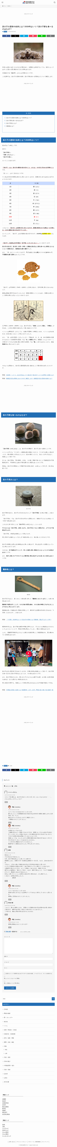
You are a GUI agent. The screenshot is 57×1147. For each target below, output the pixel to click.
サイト (5, 968)
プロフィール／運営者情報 (34, 1141)
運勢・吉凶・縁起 (9, 1042)
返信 (6, 802)
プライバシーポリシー (21, 1141)
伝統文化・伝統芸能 (9, 1034)
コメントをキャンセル (25, 931)
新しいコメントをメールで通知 (11, 978)
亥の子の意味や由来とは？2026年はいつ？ (19, 118)
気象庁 (4, 1110)
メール (6, 962)
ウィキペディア (6, 1136)
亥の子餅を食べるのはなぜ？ (15, 120)
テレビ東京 (5, 1134)
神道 (6, 1049)
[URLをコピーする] (50, 36)
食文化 (5, 31)
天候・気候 (7, 1069)
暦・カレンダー (8, 1017)
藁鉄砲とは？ (10, 126)
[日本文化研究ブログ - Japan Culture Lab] (28, 2)
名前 (6, 956)
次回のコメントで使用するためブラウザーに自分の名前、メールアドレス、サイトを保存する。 (29, 973)
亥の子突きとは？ (11, 123)
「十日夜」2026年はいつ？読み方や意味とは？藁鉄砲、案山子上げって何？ (28, 619)
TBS (3, 1126)
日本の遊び (7, 1061)
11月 (11, 765)
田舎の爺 (8, 931)
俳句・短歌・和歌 (9, 1038)
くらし (6, 1025)
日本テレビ (5, 1130)
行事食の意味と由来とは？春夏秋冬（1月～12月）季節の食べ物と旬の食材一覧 (29, 690)
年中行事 (6, 1082)
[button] (6, 36)
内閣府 (4, 1099)
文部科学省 (5, 1103)
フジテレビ (5, 1128)
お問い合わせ (12, 1141)
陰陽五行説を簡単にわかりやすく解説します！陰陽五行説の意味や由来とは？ (29, 378)
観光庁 (4, 1108)
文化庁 (4, 1104)
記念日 (6, 1073)
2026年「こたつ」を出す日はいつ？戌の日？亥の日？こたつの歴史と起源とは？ (30, 375)
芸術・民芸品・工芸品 (10, 1029)
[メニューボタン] (2, 2)
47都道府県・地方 (9, 1065)
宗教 (5, 1046)
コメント (7, 936)
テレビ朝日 (5, 1132)
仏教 (6, 1053)
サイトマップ (45, 1141)
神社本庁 (4, 1112)
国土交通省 (5, 1106)
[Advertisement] (29, 19)
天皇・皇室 (7, 1057)
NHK (3, 1124)
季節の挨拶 (7, 1013)
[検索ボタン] (54, 2)
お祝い (6, 1077)
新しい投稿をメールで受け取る (11, 983)
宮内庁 (4, 1101)
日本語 (6, 1009)
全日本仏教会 (6, 1114)
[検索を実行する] (53, 998)
